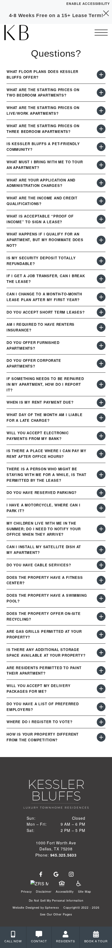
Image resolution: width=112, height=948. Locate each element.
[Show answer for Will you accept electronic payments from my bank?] (101, 436)
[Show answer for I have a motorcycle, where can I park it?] (101, 508)
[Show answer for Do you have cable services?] (101, 565)
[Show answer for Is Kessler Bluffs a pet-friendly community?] (101, 146)
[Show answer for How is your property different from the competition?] (101, 737)
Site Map (84, 891)
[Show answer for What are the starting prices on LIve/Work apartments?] (101, 110)
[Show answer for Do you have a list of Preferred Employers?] (101, 707)
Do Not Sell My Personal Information (56, 900)
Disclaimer (43, 891)
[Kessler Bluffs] (34, 32)
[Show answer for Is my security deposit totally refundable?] (101, 261)
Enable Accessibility (88, 3)
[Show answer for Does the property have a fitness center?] (101, 580)
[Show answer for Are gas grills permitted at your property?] (101, 634)
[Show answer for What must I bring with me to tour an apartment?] (101, 165)
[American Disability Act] (78, 883)
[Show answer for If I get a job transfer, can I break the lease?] (101, 278)
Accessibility (64, 891)
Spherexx (52, 907)
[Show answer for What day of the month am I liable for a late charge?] (101, 417)
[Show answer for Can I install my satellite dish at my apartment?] (101, 549)
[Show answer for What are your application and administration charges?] (101, 182)
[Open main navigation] (101, 32)
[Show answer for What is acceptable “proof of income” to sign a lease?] (101, 219)
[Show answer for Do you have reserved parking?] (101, 493)
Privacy (26, 891)
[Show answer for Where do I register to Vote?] (101, 722)
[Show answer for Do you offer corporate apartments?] (101, 363)
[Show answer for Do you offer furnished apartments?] (101, 345)
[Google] (56, 874)
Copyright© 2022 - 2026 (81, 907)
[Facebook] (40, 874)
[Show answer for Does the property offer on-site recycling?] (101, 616)
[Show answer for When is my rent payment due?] (101, 402)
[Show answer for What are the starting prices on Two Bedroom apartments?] (101, 92)
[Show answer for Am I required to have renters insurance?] (101, 327)
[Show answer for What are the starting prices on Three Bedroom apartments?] (101, 129)
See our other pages (56, 914)
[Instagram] (71, 874)
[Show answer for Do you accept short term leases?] (101, 312)
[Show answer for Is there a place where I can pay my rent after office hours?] (101, 453)
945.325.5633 (63, 855)
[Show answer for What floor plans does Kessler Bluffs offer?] (101, 74)
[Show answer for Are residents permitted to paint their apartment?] (101, 670)
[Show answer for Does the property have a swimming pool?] (101, 598)
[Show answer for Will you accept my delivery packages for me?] (101, 688)
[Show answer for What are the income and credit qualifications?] (101, 201)
